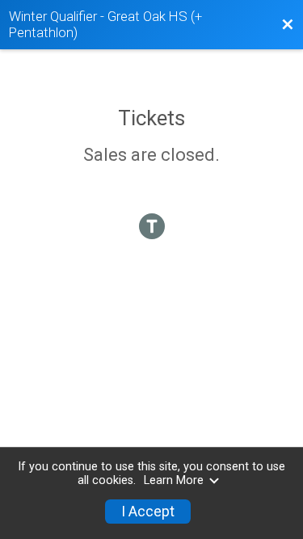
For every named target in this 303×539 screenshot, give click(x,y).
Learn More (174, 480)
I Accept (148, 511)
